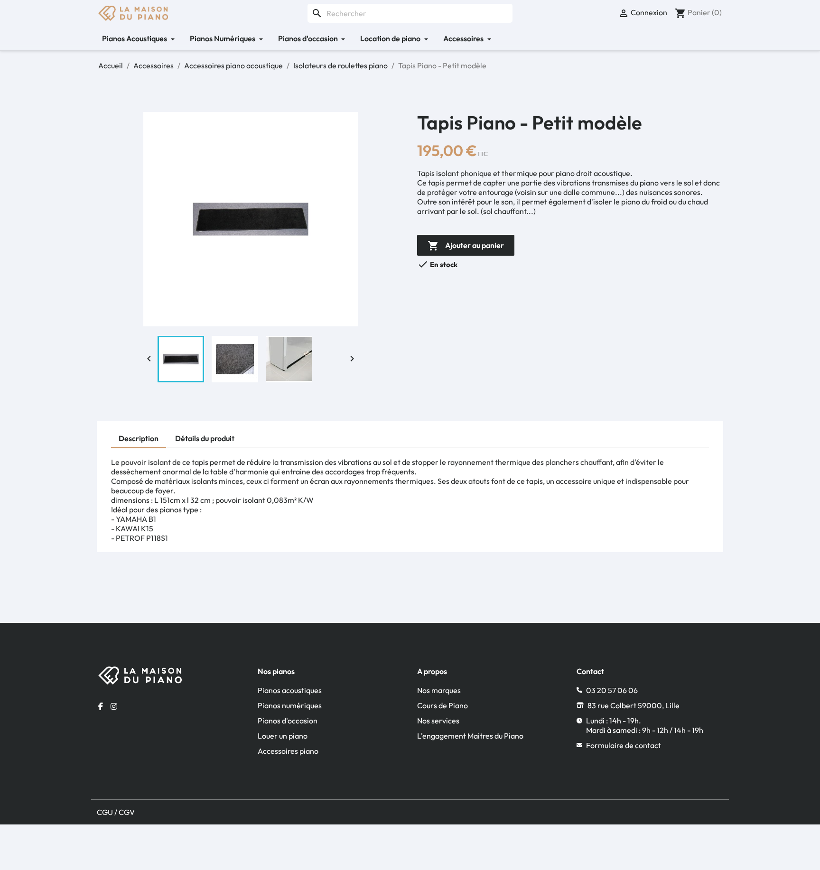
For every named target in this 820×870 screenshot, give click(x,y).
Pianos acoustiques (290, 690)
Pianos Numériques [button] (223, 38)
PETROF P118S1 (142, 538)
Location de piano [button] (391, 38)
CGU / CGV (116, 812)
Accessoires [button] (464, 38)
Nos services (438, 720)
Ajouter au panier (466, 245)
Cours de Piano (442, 705)
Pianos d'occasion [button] (308, 38)
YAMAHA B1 (136, 519)
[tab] (138, 439)
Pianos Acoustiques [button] (135, 38)
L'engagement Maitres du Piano (470, 735)
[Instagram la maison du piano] (114, 706)
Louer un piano (283, 735)
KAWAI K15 (134, 528)
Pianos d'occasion (287, 720)
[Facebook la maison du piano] (100, 706)
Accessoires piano (288, 751)
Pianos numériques (290, 705)
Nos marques (439, 690)
